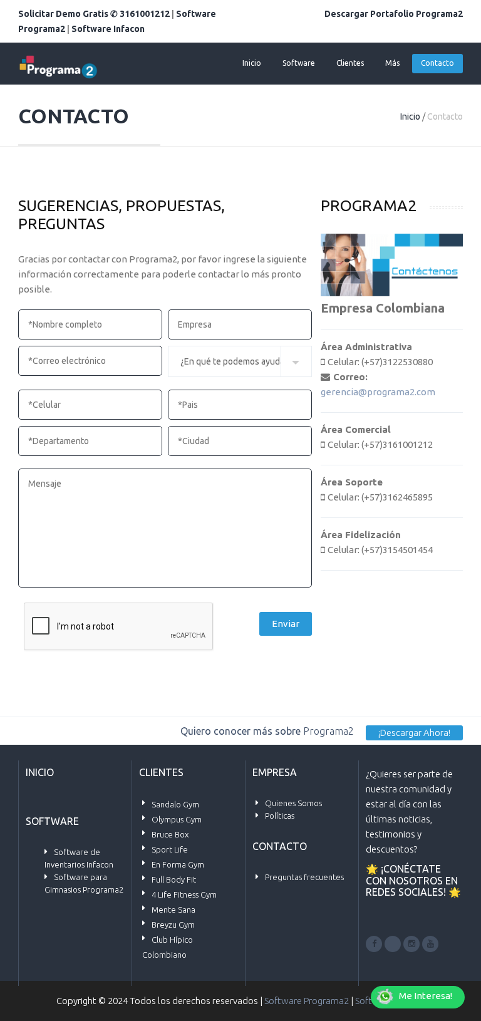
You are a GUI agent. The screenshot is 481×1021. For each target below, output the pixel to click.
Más (392, 63)
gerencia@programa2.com (378, 391)
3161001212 (145, 14)
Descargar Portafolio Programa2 (393, 14)
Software (298, 63)
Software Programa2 (306, 1000)
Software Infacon (108, 29)
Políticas (279, 815)
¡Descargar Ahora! (414, 732)
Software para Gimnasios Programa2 (83, 883)
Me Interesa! (425, 995)
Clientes (350, 63)
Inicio (251, 63)
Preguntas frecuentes (304, 877)
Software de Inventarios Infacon (78, 858)
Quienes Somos (293, 803)
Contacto (437, 63)
